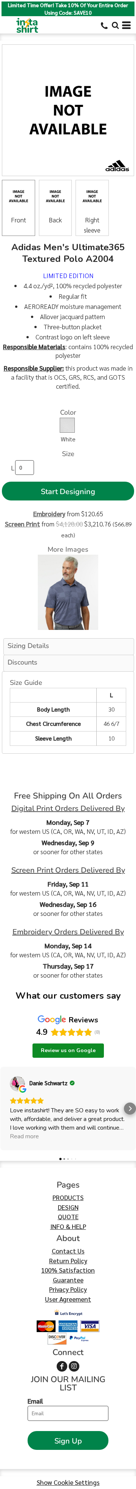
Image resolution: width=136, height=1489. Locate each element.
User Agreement (68, 1299)
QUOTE (68, 1216)
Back (55, 220)
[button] (115, 25)
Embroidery (49, 514)
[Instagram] (74, 1366)
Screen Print (22, 524)
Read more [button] (24, 1136)
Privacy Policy (68, 1289)
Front (18, 220)
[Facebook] (62, 1366)
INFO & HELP (68, 1226)
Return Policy (68, 1260)
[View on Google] (17, 1083)
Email (35, 1401)
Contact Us (68, 1251)
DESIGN (68, 1207)
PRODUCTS (68, 1197)
